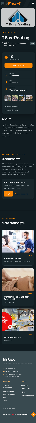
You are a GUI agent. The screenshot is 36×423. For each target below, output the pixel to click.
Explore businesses (7, 386)
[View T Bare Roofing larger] (7, 98)
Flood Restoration (12, 337)
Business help (8, 391)
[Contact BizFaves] (33, 414)
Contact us (25, 389)
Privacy (23, 392)
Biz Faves (9, 359)
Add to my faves (19, 65)
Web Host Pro (22, 414)
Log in (8, 194)
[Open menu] (33, 4)
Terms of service (27, 395)
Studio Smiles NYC (13, 258)
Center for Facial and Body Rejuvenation (16, 297)
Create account (21, 194)
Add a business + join (9, 396)
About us (24, 385)
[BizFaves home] (11, 4)
